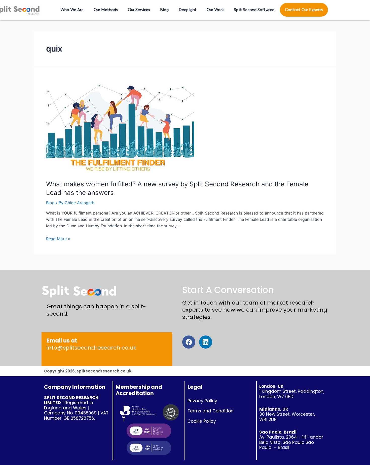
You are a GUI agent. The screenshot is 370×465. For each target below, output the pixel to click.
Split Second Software (254, 10)
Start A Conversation (228, 290)
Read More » (58, 238)
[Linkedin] (205, 342)
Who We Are (72, 10)
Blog (164, 10)
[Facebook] (188, 342)
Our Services (139, 10)
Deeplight (188, 10)
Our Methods (106, 10)
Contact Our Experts (304, 10)
